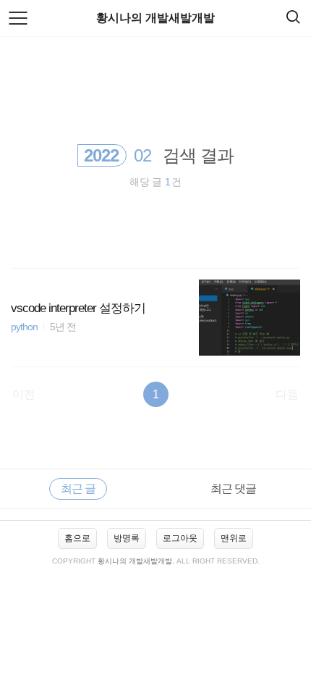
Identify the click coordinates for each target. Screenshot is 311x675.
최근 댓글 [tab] (233, 488)
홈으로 (77, 538)
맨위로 (234, 538)
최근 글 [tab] (78, 488)
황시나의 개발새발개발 (155, 18)
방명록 (127, 538)
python (24, 327)
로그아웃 (180, 538)
